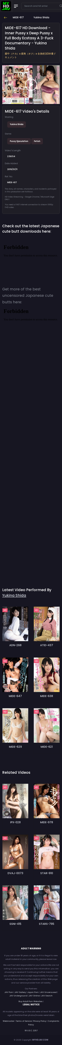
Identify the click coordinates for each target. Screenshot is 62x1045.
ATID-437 (46, 645)
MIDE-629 (15, 747)
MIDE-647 (15, 696)
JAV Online (34, 995)
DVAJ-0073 (15, 873)
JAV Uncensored (48, 992)
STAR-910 (46, 873)
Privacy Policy (39, 1021)
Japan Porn (33, 992)
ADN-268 (15, 645)
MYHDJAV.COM (40, 1039)
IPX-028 (15, 822)
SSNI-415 (15, 924)
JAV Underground (18, 995)
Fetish (37, 141)
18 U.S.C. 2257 (31, 1030)
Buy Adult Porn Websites (31, 1001)
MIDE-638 (46, 696)
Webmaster (8, 1021)
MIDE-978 (46, 822)
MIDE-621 (47, 747)
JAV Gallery (20, 992)
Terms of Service (24, 1021)
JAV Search (47, 995)
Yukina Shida (16, 124)
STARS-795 (46, 924)
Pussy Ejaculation (19, 141)
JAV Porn (8, 992)
